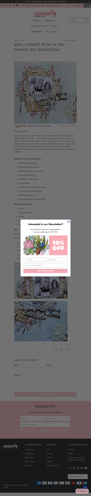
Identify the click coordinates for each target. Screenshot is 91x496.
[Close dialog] (68, 221)
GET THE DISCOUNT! (46, 271)
